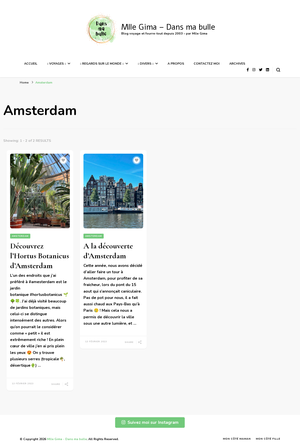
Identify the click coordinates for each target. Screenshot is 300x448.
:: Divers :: (146, 64)
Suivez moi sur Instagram (153, 422)
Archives (237, 64)
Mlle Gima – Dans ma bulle (168, 27)
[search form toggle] (278, 70)
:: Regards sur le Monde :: (102, 64)
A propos (176, 64)
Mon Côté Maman (237, 439)
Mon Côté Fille (268, 439)
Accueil (30, 64)
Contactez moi (207, 64)
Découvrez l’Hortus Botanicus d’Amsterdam (39, 255)
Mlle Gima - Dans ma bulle (67, 439)
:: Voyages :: (56, 64)
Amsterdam (20, 236)
